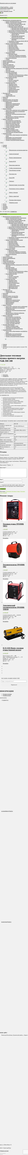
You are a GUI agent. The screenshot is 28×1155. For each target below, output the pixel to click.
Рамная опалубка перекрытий (16, 76)
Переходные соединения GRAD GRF (18, 30)
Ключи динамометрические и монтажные (16, 21)
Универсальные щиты (14, 89)
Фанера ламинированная (9, 62)
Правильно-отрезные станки (13, 123)
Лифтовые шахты (13, 85)
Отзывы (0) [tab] (5, 376)
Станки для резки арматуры (12, 124)
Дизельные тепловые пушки (13, 131)
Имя (1, 479)
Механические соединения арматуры (12, 20)
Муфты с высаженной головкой (13, 22)
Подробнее (5, 538)
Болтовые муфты (13, 45)
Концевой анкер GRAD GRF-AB (19, 28)
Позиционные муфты (14, 49)
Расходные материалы (11, 58)
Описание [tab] (5, 375)
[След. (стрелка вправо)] (2, 1154)
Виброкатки (9, 102)
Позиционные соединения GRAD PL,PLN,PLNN (17, 36)
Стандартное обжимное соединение (17, 56)
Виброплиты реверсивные (12, 105)
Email (2, 482)
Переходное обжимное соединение (17, 55)
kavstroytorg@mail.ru (6, 922)
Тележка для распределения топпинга (15, 140)
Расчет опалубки (13, 81)
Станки (7, 59)
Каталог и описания (13, 80)
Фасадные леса (6, 93)
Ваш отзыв (3, 467)
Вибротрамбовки (10, 106)
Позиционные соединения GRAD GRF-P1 (17, 34)
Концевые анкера (13, 54)
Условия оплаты (7, 695)
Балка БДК (5, 97)
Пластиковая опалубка (11, 77)
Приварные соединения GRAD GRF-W (18, 41)
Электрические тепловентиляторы (14, 132)
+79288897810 (13, 211)
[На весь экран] (2, 1153)
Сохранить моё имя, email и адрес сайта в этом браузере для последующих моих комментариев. (12, 485)
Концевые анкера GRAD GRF (16, 26)
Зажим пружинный (7, 60)
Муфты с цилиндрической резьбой (14, 43)
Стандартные (12, 51)
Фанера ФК (6, 63)
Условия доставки (7, 694)
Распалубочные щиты (14, 86)
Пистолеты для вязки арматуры (13, 121)
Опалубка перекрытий (11, 72)
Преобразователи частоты (12, 118)
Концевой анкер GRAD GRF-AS (19, 29)
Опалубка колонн (10, 71)
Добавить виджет (4, 1151)
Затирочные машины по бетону (13, 138)
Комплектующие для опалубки (10, 99)
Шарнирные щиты (13, 90)
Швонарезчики (9, 107)
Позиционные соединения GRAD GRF (18, 32)
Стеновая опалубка (10, 82)
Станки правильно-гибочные (13, 125)
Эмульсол (5, 98)
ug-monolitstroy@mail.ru (7, 811)
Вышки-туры (9, 94)
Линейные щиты (13, 84)
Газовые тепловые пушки (12, 129)
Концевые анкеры (13, 46)
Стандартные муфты (14, 42)
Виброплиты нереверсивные (13, 103)
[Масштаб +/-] (0, 1153)
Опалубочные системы (8, 67)
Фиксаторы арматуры (8, 64)
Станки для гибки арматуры (13, 127)
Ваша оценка (3, 465)
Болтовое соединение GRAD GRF (17, 24)
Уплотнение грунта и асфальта (10, 101)
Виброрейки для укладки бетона (14, 137)
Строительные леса (10, 95)
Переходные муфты (13, 47)
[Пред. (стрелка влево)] (0, 1154)
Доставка (11, 78)
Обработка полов (7, 133)
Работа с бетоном (7, 108)
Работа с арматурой (7, 119)
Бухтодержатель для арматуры (13, 120)
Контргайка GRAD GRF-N (15, 25)
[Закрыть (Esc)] (4, 1153)
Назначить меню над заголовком (8, 3)
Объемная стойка (13, 73)
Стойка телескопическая (9, 65)
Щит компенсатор (13, 92)
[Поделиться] (3, 1153)
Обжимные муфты (10, 52)
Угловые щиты (12, 88)
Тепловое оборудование (9, 128)
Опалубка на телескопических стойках (18, 75)
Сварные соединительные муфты (17, 50)
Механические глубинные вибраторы (15, 116)
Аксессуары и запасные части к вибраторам (16, 110)
